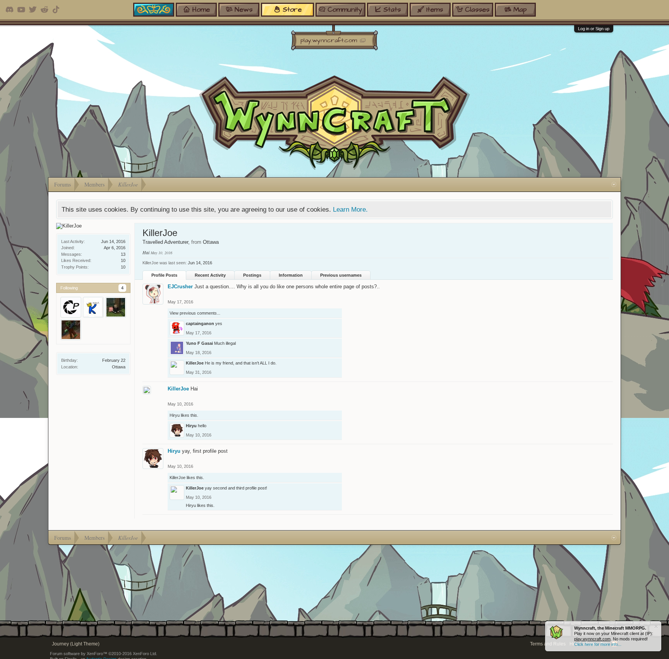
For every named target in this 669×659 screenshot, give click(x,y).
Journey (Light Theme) (75, 644)
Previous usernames (341, 275)
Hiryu (175, 415)
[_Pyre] (70, 307)
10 (123, 267)
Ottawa (118, 367)
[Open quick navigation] (613, 184)
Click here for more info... (597, 644)
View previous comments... (195, 313)
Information (291, 275)
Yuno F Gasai (199, 343)
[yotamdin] (70, 329)
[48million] (115, 307)
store (292, 9)
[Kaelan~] (93, 307)
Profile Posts (164, 275)
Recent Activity (210, 275)
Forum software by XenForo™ (103, 653)
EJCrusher (180, 286)
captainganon (200, 323)
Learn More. (350, 209)
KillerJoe (195, 363)
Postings (252, 275)
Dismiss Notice (656, 626)
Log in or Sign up (593, 28)
